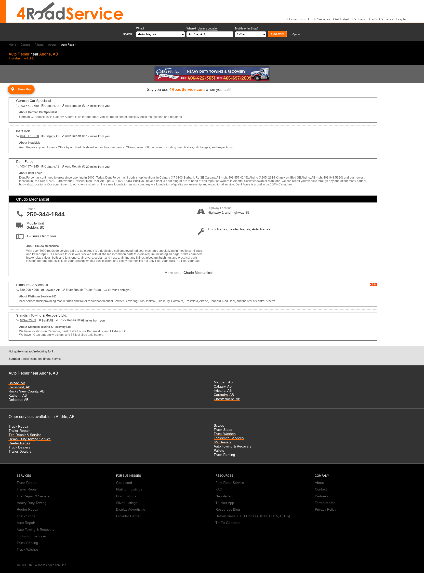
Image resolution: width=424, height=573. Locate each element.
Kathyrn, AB (18, 395)
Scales (219, 425)
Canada (25, 44)
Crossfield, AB (19, 387)
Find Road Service (229, 483)
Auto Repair (26, 523)
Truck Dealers (19, 447)
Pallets (219, 450)
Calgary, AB (223, 386)
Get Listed (341, 19)
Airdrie (52, 44)
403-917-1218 (29, 136)
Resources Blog (227, 509)
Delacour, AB (18, 400)
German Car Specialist (33, 100)
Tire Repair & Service (25, 435)
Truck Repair (18, 426)
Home (12, 44)
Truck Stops (223, 430)
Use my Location (208, 28)
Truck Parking (224, 455)
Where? (202, 28)
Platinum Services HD (33, 284)
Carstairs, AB (224, 395)
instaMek (23, 130)
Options (296, 34)
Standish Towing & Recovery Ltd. (41, 315)
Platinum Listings (129, 489)
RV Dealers (222, 442)
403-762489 (28, 320)
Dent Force (24, 161)
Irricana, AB (223, 390)
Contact (321, 489)
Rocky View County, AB (26, 391)
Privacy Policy (325, 509)
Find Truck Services (315, 19)
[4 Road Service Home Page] (70, 11)
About (319, 483)
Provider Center (128, 516)
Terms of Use (325, 503)
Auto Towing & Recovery (233, 446)
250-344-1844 (45, 214)
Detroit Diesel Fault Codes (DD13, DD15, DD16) (252, 516)
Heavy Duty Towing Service (30, 439)
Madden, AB (223, 382)
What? (140, 28)
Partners (359, 19)
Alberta (39, 44)
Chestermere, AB (227, 399)
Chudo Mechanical (32, 199)
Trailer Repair (19, 431)
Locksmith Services (229, 438)
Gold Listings (126, 496)
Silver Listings (126, 503)
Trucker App (224, 503)
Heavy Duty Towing (31, 503)
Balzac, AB (17, 383)
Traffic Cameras (381, 19)
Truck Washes (225, 434)
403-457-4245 (29, 166)
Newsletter (223, 496)
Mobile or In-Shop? (246, 28)
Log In (401, 19)
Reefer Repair (19, 443)
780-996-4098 (29, 289)
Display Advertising (130, 509)
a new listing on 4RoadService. (35, 358)
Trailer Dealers (20, 451)
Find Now (277, 34)
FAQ (218, 489)
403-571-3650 (29, 105)
